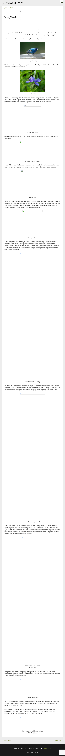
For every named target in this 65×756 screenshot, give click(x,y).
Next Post (59, 740)
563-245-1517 (46, 748)
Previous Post (7, 740)
